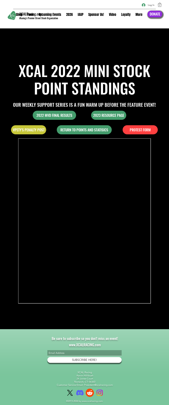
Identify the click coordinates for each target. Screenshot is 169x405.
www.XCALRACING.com (85, 344)
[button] (159, 5)
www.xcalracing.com (92, 401)
